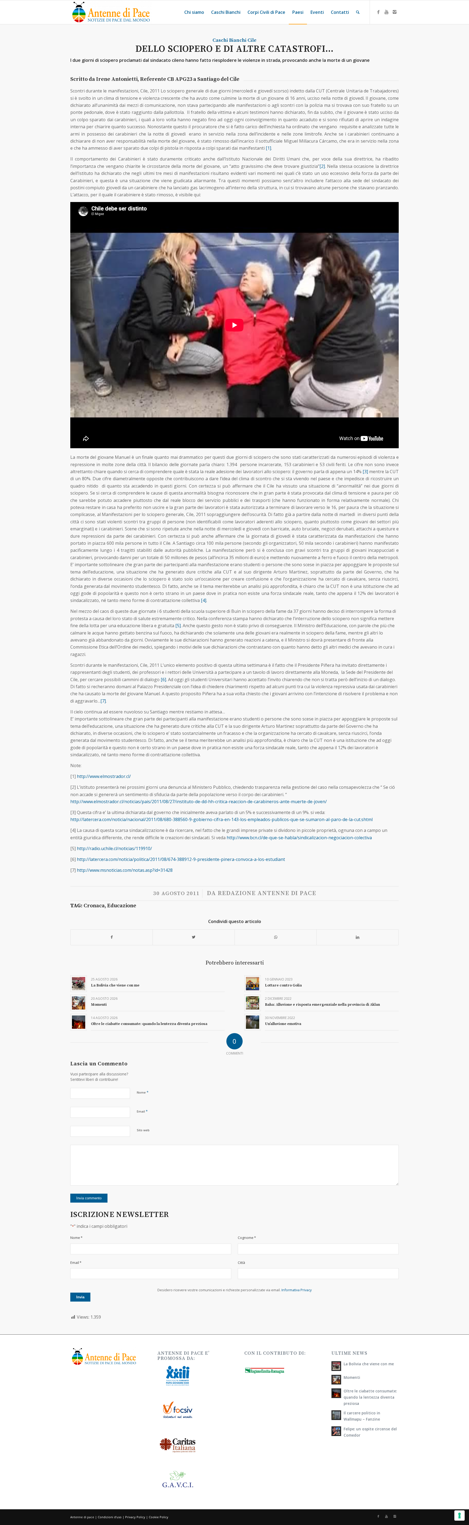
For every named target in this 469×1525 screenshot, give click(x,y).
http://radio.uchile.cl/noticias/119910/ (114, 848)
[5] (178, 626)
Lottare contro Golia (283, 985)
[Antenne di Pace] (111, 12)
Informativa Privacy (296, 1289)
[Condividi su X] (193, 937)
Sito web (143, 1130)
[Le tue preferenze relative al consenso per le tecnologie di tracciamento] (459, 1515)
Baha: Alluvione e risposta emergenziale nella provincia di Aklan (322, 1004)
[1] (268, 148)
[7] (103, 701)
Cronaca (94, 905)
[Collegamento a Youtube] (386, 12)
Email (142, 1111)
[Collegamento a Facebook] (378, 12)
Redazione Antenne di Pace (267, 893)
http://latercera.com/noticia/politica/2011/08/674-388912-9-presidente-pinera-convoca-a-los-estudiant (181, 859)
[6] (163, 680)
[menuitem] (194, 12)
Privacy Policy (135, 1517)
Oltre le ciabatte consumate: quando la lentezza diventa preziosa (149, 1023)
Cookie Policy (158, 1517)
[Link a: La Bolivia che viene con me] (78, 983)
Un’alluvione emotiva (283, 1023)
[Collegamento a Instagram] (395, 12)
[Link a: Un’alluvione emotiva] (252, 1022)
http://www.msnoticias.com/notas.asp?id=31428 (125, 870)
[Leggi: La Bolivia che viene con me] (336, 1366)
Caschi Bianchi (229, 40)
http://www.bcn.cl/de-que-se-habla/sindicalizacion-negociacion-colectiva (299, 838)
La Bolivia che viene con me (115, 985)
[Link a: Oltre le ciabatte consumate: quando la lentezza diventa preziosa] (78, 1022)
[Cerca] (358, 12)
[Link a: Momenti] (78, 1003)
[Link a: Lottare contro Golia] (252, 983)
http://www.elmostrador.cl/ (104, 776)
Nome (142, 1092)
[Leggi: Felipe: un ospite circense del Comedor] (336, 1431)
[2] (322, 166)
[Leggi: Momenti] (336, 1380)
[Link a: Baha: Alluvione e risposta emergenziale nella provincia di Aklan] (252, 1003)
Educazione (121, 905)
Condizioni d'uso (110, 1517)
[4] (203, 600)
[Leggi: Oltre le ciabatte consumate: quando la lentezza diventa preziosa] (336, 1393)
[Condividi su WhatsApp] (275, 937)
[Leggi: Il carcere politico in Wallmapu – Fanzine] (336, 1415)
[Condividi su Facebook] (112, 937)
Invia (80, 1297)
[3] (365, 472)
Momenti (99, 1004)
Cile (252, 40)
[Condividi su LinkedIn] (357, 937)
